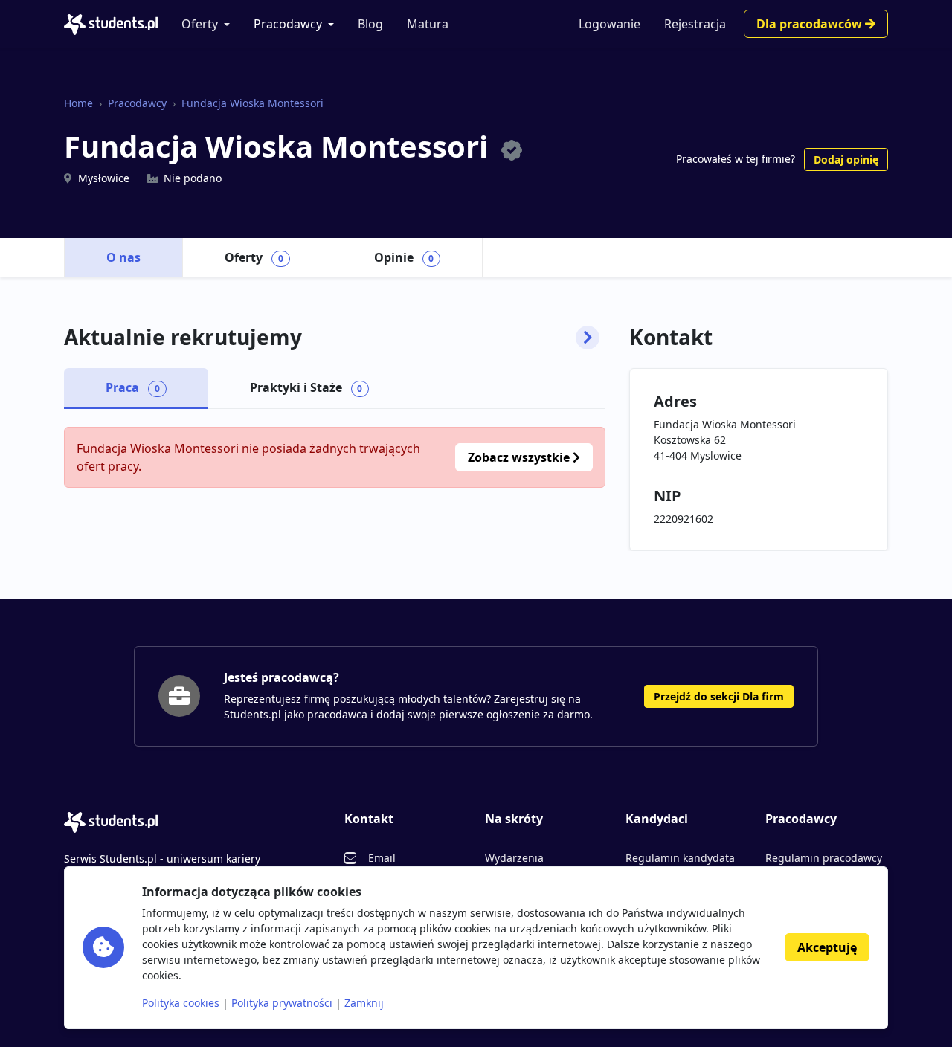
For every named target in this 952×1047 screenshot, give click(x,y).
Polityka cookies (180, 1003)
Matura (427, 24)
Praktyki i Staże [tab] (306, 387)
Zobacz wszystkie (520, 457)
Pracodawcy (288, 24)
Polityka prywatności (281, 1003)
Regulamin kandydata (680, 858)
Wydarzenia (514, 858)
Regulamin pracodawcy (823, 858)
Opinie (404, 257)
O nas (123, 257)
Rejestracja (695, 24)
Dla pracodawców (810, 24)
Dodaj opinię (846, 159)
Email (382, 858)
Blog (370, 24)
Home (78, 103)
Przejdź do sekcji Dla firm (719, 696)
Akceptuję (827, 947)
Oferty (199, 24)
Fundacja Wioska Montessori (252, 103)
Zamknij (364, 1003)
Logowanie (609, 24)
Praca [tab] (133, 387)
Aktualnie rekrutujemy (183, 337)
